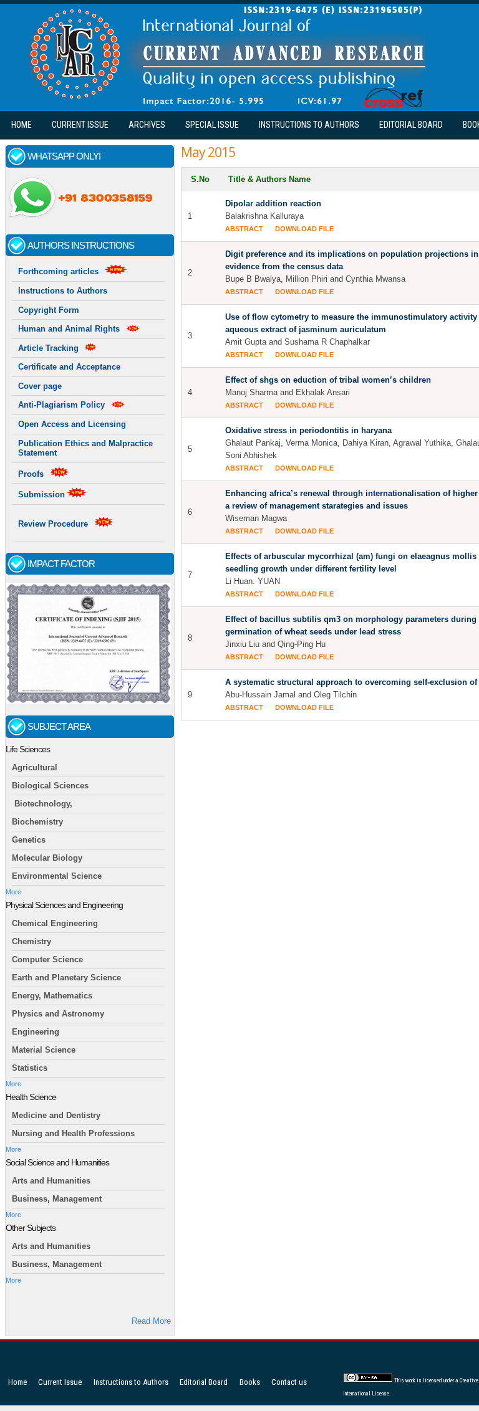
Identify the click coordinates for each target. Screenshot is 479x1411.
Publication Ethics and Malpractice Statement (85, 448)
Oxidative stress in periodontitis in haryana (308, 430)
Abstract (244, 228)
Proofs (31, 474)
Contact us (289, 1382)
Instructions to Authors (309, 125)
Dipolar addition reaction (273, 203)
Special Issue (212, 125)
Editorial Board (411, 125)
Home (21, 125)
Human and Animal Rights (69, 328)
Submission (42, 494)
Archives (146, 125)
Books (250, 1382)
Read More (151, 1321)
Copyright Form (48, 310)
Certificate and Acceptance (69, 366)
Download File (304, 228)
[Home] (223, 104)
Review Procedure (53, 524)
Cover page (40, 386)
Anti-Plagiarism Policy (61, 404)
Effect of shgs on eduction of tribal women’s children (328, 380)
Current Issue (80, 125)
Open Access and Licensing (72, 424)
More (13, 892)
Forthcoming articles (58, 271)
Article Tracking (48, 348)
